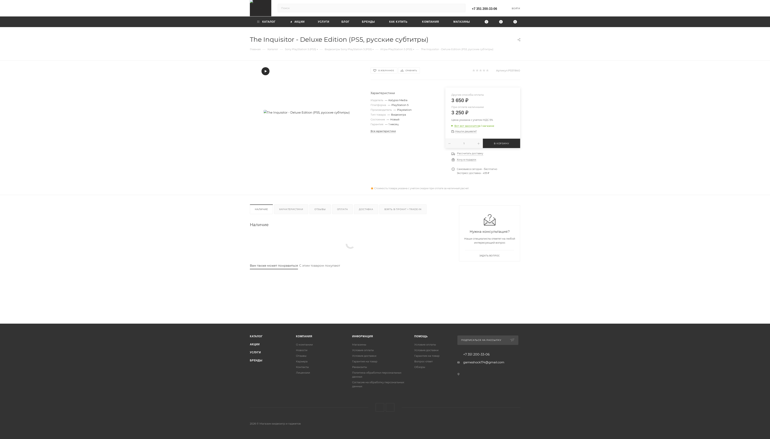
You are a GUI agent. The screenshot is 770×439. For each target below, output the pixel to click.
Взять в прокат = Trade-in (402, 209)
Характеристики (291, 209)
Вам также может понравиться (274, 265)
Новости (301, 350)
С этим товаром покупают (319, 265)
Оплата (342, 209)
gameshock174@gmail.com (483, 362)
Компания (304, 336)
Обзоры (419, 367)
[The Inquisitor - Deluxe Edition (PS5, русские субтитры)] (306, 112)
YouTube (390, 407)
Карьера (302, 361)
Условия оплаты (363, 350)
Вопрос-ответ (423, 361)
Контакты (302, 367)
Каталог (256, 336)
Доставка (366, 209)
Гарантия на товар (364, 361)
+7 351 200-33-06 (484, 8)
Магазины (359, 344)
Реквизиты (359, 367)
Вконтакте (380, 407)
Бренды (256, 360)
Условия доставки (364, 355)
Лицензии (303, 372)
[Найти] (460, 8)
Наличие (261, 209)
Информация (362, 336)
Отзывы (320, 209)
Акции (255, 344)
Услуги (255, 352)
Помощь (421, 336)
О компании (304, 344)
